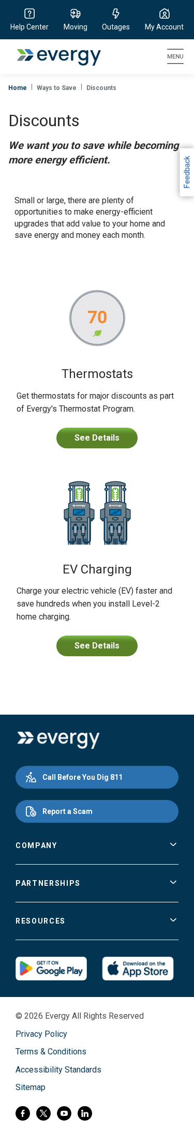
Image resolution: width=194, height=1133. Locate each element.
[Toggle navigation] (175, 56)
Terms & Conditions (51, 1051)
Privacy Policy (41, 1034)
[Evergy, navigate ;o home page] (58, 740)
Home (17, 88)
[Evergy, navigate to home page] (53, 57)
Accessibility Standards (58, 1070)
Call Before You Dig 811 (82, 777)
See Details (97, 438)
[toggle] (173, 845)
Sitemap (31, 1087)
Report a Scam (67, 811)
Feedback (186, 172)
